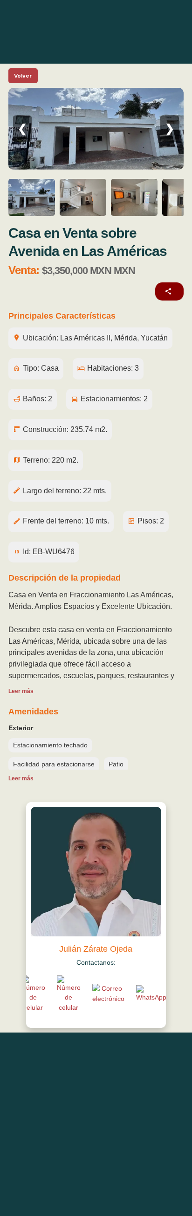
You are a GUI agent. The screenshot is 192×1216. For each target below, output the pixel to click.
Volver (23, 75)
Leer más (21, 691)
